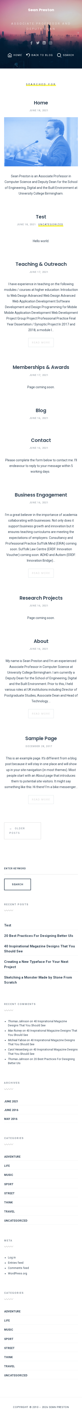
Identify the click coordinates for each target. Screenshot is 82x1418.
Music (8, 1175)
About (41, 641)
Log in (12, 1257)
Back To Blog (42, 55)
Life (7, 1165)
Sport (8, 1184)
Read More (41, 342)
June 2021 (11, 1101)
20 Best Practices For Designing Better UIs (38, 936)
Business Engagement (41, 495)
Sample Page (41, 738)
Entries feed (15, 1262)
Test (41, 216)
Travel (9, 1211)
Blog (41, 410)
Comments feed (18, 1268)
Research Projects (41, 598)
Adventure (12, 1156)
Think (8, 1202)
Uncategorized (50, 224)
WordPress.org (17, 1273)
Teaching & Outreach (41, 264)
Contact (41, 440)
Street (9, 1193)
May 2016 (10, 1119)
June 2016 (11, 1110)
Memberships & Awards (41, 367)
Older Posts (17, 831)
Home (17, 55)
